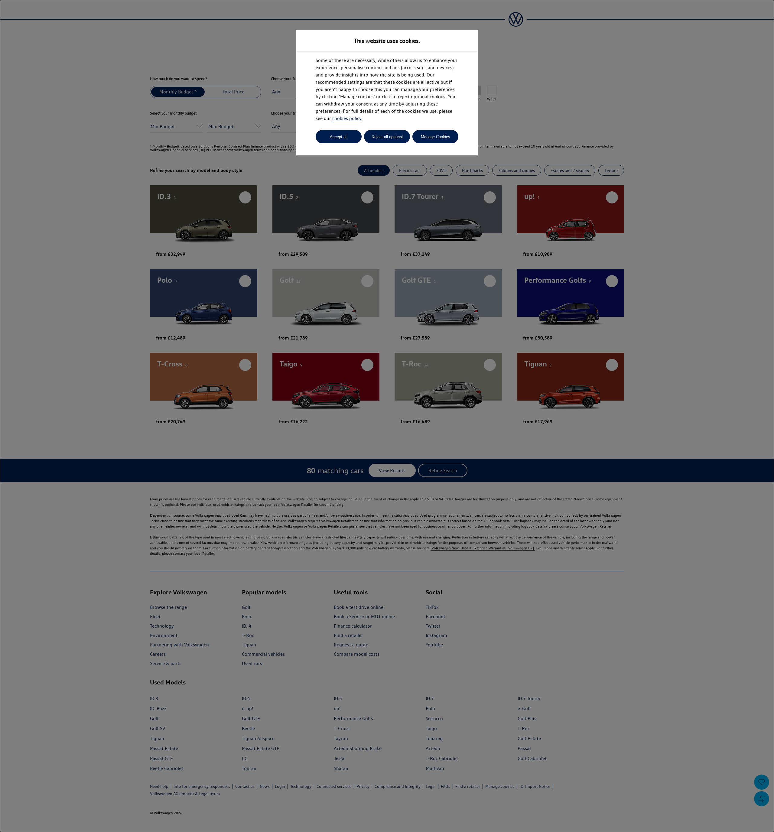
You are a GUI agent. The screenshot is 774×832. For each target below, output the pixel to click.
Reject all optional (387, 137)
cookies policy (346, 118)
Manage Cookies (435, 137)
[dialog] (387, 416)
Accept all (338, 137)
